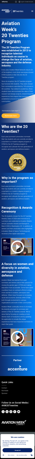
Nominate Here (11, 116)
